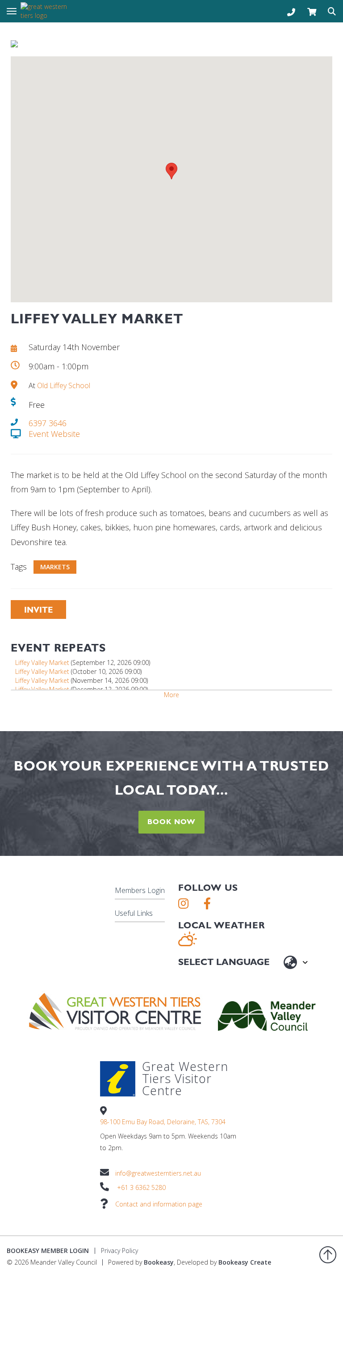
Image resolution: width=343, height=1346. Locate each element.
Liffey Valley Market (42, 662)
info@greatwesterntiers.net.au (158, 1173)
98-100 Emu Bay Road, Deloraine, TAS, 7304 (163, 1121)
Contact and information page (158, 1204)
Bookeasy (159, 1262)
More (171, 694)
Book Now (171, 821)
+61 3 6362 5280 (141, 1187)
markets (55, 567)
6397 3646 (48, 423)
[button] (171, 171)
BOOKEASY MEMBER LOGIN (48, 1250)
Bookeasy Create (244, 1262)
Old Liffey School (63, 385)
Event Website (54, 433)
